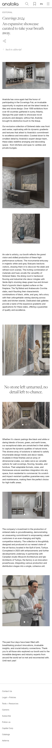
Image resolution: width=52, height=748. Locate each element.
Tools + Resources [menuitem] (10, 703)
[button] (24, 371)
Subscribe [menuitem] (6, 716)
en (41, 4)
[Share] (4, 40)
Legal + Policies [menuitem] (9, 697)
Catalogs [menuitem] (6, 734)
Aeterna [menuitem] (5, 740)
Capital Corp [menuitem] (7, 728)
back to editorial (13, 49)
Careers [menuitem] (5, 710)
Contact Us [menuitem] (7, 691)
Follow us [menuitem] (6, 722)
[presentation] (6, 350)
